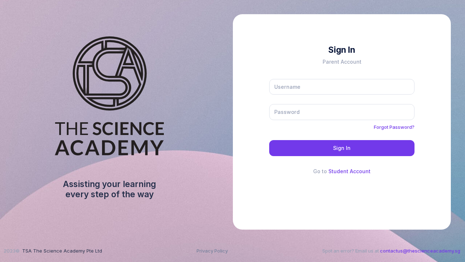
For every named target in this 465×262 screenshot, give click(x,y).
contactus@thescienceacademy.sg (420, 251)
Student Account (349, 171)
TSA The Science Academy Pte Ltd (62, 251)
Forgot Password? (394, 127)
